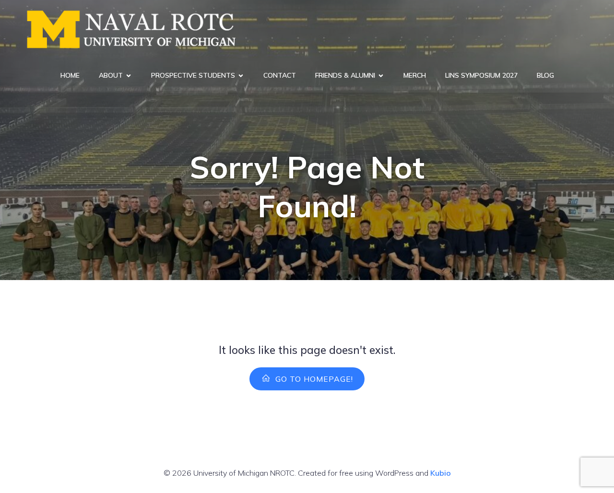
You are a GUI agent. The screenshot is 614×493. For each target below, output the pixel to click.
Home (70, 75)
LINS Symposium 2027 (481, 75)
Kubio (440, 473)
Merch (414, 75)
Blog (545, 75)
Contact (279, 75)
